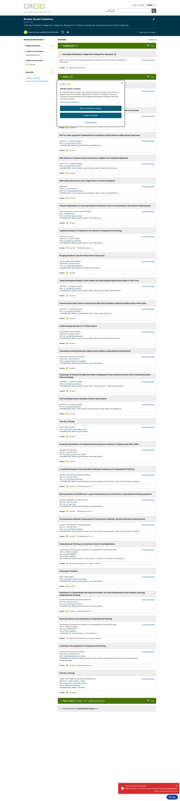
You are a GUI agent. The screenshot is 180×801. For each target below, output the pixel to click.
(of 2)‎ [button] (92, 248)
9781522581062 (74, 685)
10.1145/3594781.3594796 (72, 384)
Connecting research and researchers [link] (37, 12)
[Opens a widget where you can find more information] (172, 797)
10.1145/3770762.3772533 (72, 143)
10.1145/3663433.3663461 (72, 288)
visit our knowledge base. (168, 788)
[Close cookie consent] (121, 83)
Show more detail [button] (148, 60)
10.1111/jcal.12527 (69, 504)
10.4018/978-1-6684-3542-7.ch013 (75, 429)
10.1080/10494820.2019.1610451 (74, 656)
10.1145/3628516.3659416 (72, 311)
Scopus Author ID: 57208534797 (37, 81)
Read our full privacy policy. (69, 102)
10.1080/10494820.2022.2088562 (74, 361)
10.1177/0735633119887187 (72, 604)
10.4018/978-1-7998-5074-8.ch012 (75, 579)
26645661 (72, 556)
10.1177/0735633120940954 (72, 529)
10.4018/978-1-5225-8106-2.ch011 (75, 683)
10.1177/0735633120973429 (72, 479)
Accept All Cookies (91, 115)
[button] (152, 40)
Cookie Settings (91, 122)
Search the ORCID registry (110, 11)
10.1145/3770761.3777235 (72, 166)
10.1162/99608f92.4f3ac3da (72, 336)
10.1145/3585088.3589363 (72, 407)
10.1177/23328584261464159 (73, 191)
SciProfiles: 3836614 (33, 78)
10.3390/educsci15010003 (72, 241)
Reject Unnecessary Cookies (91, 108)
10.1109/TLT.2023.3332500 (72, 216)
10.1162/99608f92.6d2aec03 (72, 266)
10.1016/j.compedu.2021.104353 (74, 454)
